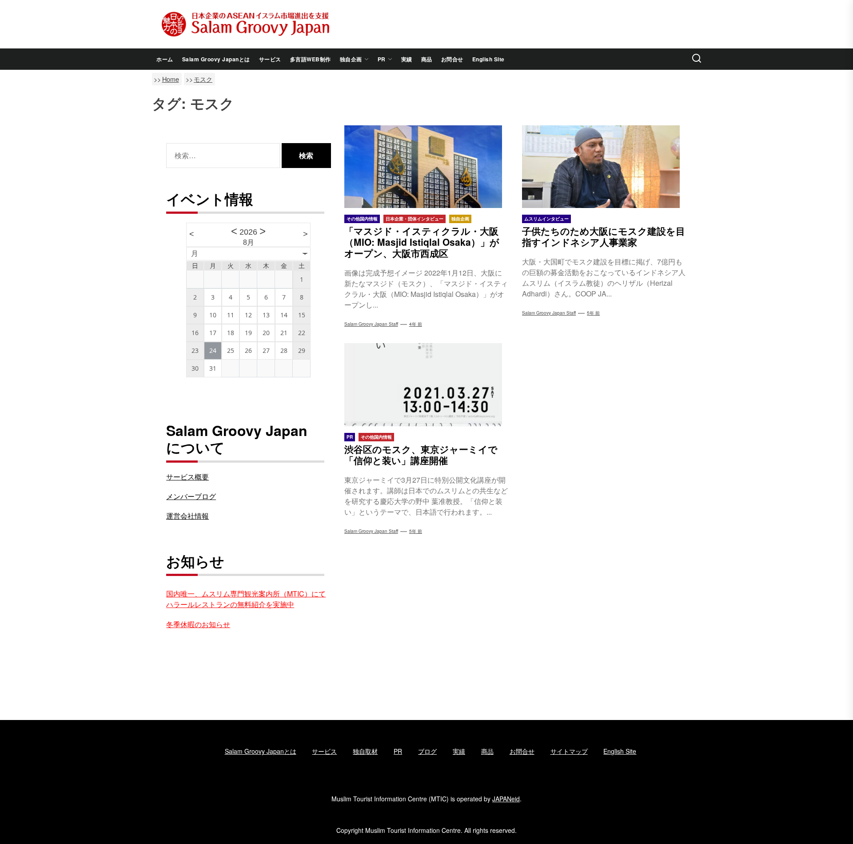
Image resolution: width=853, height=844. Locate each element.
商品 (426, 59)
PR (382, 59)
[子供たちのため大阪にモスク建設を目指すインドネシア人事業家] (604, 166)
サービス (270, 59)
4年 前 (415, 324)
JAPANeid (506, 798)
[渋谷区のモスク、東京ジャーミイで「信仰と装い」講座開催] (426, 384)
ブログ (427, 751)
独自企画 (351, 59)
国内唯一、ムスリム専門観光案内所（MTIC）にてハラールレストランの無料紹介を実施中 (246, 598)
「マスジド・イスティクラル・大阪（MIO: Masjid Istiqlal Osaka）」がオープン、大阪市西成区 (421, 242)
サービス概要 (187, 477)
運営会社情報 (187, 516)
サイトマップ (569, 751)
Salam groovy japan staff (549, 313)
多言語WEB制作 (310, 59)
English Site (488, 59)
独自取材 (365, 751)
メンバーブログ (191, 496)
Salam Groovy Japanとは (216, 59)
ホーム (164, 59)
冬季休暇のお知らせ (198, 624)
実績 (406, 59)
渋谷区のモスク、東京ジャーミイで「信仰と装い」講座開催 (421, 454)
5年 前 (593, 313)
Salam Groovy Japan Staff (371, 324)
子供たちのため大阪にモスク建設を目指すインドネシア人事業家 (603, 236)
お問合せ (452, 59)
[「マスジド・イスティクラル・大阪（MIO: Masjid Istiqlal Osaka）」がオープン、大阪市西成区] (426, 166)
